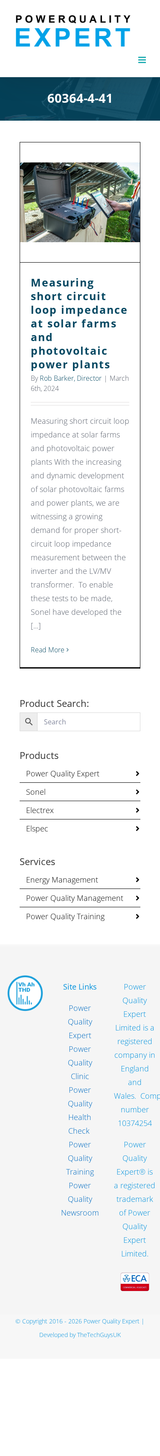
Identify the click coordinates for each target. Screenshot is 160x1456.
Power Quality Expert (62, 773)
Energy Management (62, 879)
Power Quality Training (65, 916)
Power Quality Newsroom (80, 1199)
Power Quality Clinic (80, 1062)
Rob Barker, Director (71, 378)
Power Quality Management (74, 898)
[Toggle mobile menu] (142, 59)
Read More (47, 649)
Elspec (37, 828)
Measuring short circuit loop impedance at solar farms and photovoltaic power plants (80, 202)
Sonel (36, 792)
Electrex (40, 810)
